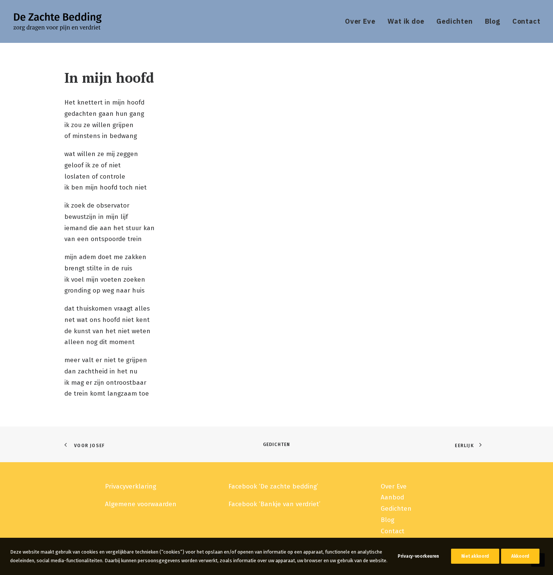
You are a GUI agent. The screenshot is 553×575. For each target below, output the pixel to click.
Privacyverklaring (130, 486)
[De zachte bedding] (57, 21)
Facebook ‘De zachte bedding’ (273, 486)
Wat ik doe (405, 21)
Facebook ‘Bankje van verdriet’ (274, 504)
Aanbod (392, 497)
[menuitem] (363, 21)
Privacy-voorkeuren (418, 556)
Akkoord (520, 556)
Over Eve (360, 21)
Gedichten (454, 21)
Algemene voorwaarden (140, 504)
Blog (492, 21)
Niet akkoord (475, 556)
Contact (526, 21)
